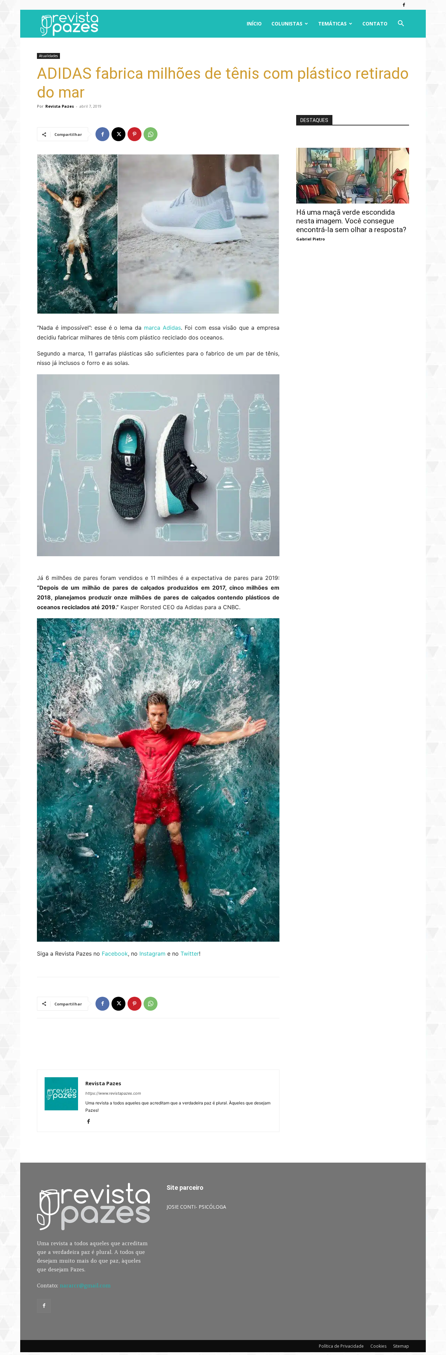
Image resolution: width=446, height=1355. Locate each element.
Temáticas (332, 23)
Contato (374, 23)
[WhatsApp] (150, 134)
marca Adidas (162, 327)
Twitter (189, 953)
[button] (400, 24)
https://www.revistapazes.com (113, 1093)
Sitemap (401, 1346)
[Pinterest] (134, 134)
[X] (118, 134)
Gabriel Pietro (310, 239)
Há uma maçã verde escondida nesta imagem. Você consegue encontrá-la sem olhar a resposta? (351, 221)
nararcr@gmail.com (85, 1285)
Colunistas (286, 23)
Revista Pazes (59, 106)
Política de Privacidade (341, 1346)
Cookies (378, 1346)
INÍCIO (254, 23)
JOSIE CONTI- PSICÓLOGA (196, 1206)
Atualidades (48, 55)
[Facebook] (404, 5)
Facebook (115, 953)
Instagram (153, 953)
